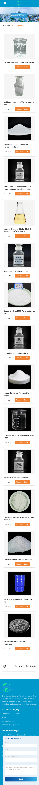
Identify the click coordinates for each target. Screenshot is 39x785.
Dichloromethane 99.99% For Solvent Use (19, 103)
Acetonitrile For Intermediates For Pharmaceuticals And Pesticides (17, 188)
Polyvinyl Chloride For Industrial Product (16, 394)
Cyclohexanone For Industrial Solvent (19, 62)
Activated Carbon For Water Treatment (15, 643)
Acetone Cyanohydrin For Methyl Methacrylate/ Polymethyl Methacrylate (17, 231)
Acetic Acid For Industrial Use (16, 271)
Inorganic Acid (8, 721)
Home (7, 25)
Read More (7, 67)
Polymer (5, 717)
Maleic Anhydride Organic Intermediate (18, 735)
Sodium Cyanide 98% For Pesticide (18, 559)
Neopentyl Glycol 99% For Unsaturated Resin (19, 312)
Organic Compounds (10, 725)
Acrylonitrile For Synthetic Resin (17, 477)
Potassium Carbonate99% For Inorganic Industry (16, 145)
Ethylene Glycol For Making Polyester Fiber (19, 436)
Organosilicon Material (11, 714)
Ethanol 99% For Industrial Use (16, 353)
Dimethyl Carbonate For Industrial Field (18, 600)
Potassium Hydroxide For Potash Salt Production (19, 518)
